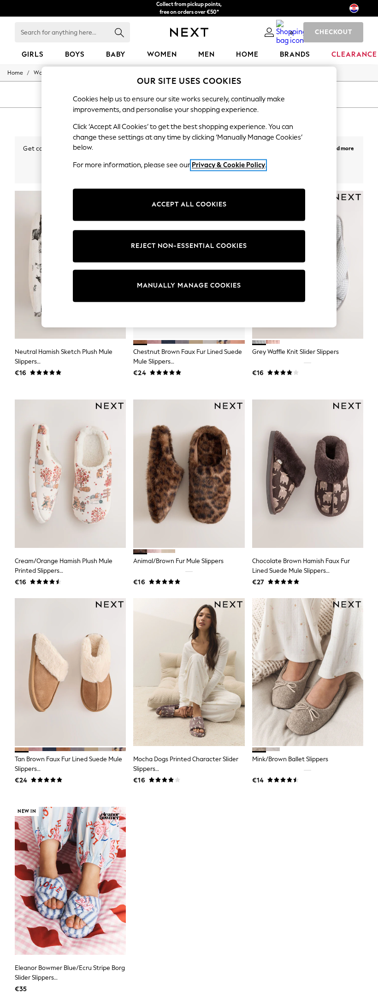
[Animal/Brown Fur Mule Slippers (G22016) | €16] (188, 474)
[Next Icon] (189, 32)
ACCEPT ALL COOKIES (189, 205)
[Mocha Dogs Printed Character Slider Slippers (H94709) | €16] (188, 672)
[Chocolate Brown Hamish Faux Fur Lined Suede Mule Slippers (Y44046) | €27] (307, 474)
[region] (189, 196)
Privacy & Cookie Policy (228, 165)
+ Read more (338, 147)
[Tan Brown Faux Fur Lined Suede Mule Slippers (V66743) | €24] (70, 672)
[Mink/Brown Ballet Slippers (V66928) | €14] (307, 672)
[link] (269, 32)
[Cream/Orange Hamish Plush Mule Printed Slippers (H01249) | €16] (70, 474)
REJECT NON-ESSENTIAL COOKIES (189, 246)
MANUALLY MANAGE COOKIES (189, 286)
